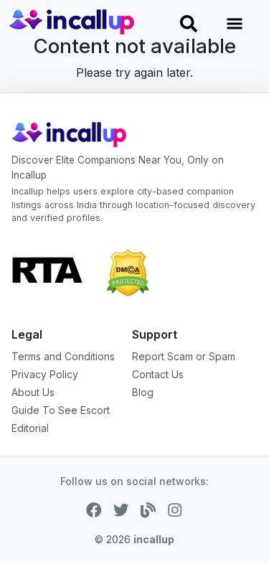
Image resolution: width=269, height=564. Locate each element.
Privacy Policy (44, 374)
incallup (153, 539)
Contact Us (158, 374)
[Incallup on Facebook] (94, 508)
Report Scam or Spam (183, 356)
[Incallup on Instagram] (175, 508)
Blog (143, 392)
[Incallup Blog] (148, 508)
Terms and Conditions (63, 356)
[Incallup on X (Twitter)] (121, 508)
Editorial (30, 428)
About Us (33, 392)
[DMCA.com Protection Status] (127, 271)
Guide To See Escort (60, 410)
